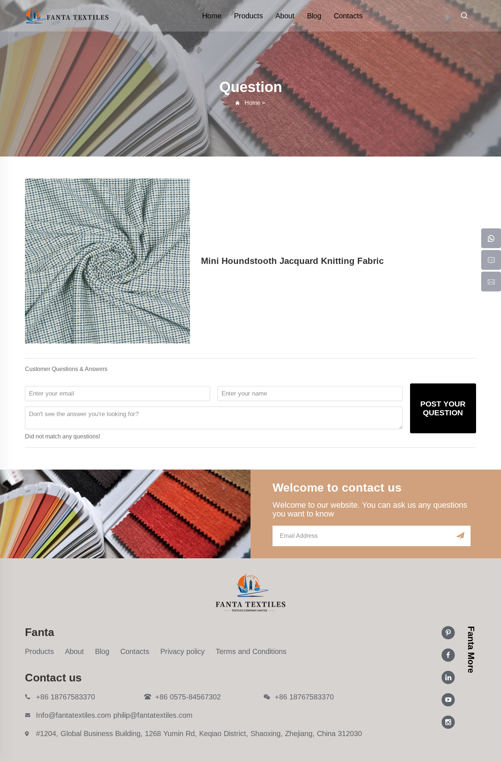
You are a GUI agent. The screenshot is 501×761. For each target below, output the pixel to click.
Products (248, 16)
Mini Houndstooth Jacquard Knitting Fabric (292, 261)
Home (212, 16)
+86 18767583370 (65, 697)
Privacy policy (182, 651)
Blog (314, 16)
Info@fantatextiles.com (73, 715)
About (285, 16)
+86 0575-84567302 (188, 697)
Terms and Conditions (251, 651)
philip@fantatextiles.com (153, 715)
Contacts (348, 16)
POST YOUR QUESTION (442, 408)
